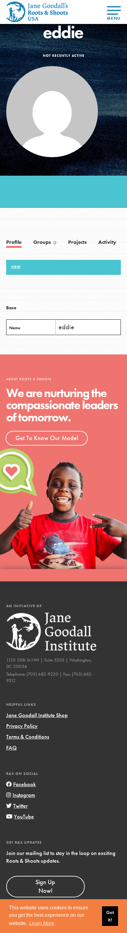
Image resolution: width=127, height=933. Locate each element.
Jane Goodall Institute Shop (37, 715)
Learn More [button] (41, 923)
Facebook (24, 784)
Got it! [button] (110, 916)
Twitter (20, 805)
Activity (107, 242)
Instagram (24, 794)
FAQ (11, 747)
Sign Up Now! (45, 886)
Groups (45, 242)
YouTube (24, 816)
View (16, 267)
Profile (14, 242)
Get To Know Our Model (46, 438)
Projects (77, 242)
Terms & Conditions (27, 736)
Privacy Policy (22, 725)
